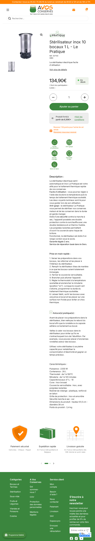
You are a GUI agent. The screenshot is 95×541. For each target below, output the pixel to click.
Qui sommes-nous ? (34, 489)
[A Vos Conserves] (41, 10)
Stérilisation (15, 492)
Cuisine (13, 516)
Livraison (54, 511)
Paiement (54, 507)
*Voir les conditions (79, 118)
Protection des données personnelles (36, 504)
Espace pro (55, 521)
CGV (32, 497)
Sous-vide (14, 496)
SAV (52, 516)
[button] (85, 9)
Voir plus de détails (58, 69)
